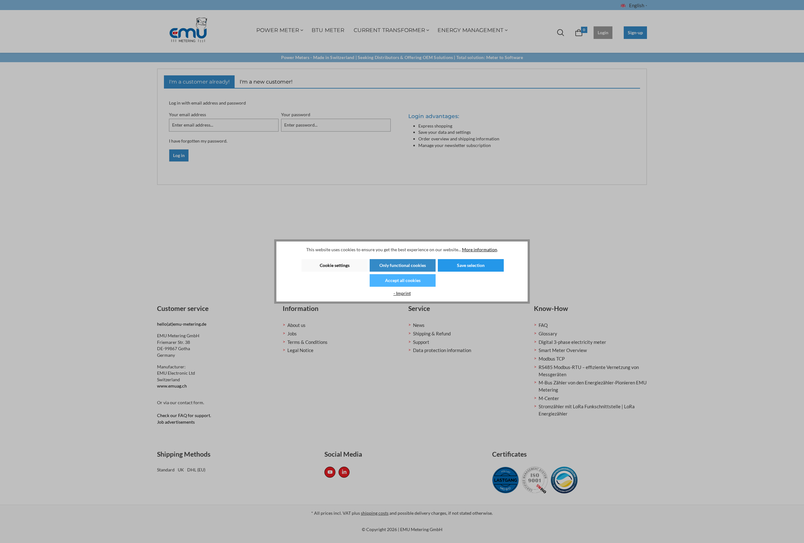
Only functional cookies (402, 265)
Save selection (471, 265)
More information (479, 249)
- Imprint (402, 293)
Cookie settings (335, 265)
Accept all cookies (403, 280)
